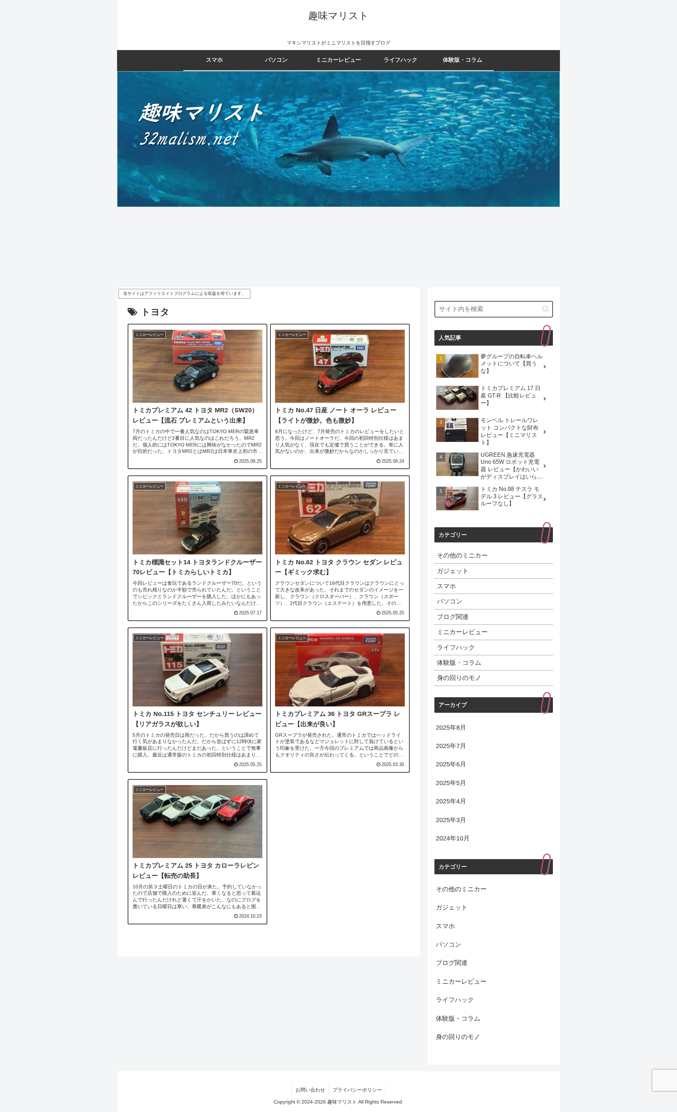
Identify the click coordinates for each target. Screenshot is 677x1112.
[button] (545, 309)
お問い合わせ (310, 1090)
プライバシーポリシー (357, 1090)
